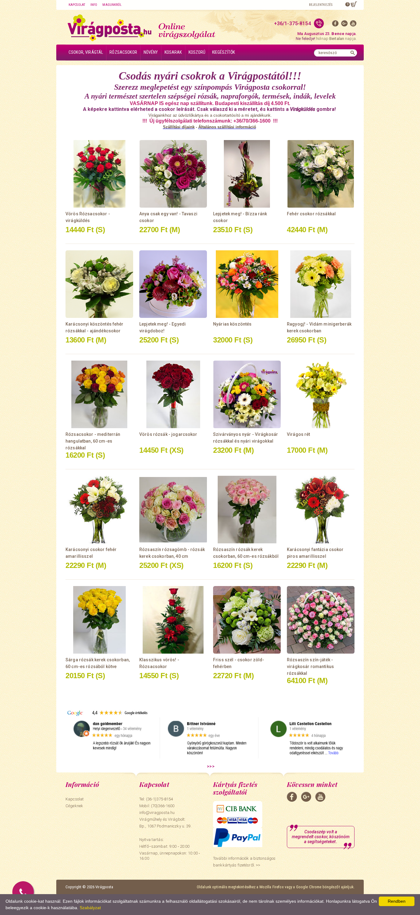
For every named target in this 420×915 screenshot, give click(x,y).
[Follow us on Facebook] (335, 25)
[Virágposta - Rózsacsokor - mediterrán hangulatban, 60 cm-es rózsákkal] (99, 394)
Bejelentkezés (320, 5)
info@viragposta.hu (157, 812)
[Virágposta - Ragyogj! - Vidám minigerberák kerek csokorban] (321, 284)
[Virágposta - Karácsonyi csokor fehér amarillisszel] (99, 509)
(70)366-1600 (163, 806)
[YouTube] (353, 25)
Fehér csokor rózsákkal (311, 213)
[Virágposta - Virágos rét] (321, 394)
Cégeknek (74, 806)
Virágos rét (298, 434)
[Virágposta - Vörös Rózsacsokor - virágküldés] (99, 174)
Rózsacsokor (123, 52)
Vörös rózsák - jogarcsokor (168, 434)
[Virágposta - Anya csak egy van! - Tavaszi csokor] (173, 174)
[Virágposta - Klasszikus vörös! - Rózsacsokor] (173, 620)
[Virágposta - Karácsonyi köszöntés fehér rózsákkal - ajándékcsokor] (99, 284)
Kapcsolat (77, 5)
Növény (151, 52)
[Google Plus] (344, 25)
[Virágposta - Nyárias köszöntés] (247, 284)
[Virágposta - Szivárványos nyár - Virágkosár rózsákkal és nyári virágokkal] (247, 394)
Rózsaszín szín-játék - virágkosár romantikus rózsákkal (310, 666)
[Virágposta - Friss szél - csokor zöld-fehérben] (247, 620)
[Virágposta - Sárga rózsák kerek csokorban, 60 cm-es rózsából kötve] (99, 620)
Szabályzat (90, 907)
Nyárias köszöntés (232, 324)
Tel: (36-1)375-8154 (156, 799)
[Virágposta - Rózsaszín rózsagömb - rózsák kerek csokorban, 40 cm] (173, 509)
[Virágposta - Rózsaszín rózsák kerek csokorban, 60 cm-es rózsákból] (247, 509)
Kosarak (173, 52)
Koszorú (197, 52)
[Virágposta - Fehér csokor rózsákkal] (321, 174)
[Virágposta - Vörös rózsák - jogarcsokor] (173, 394)
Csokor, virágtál (86, 52)
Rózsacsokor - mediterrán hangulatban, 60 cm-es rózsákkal (92, 441)
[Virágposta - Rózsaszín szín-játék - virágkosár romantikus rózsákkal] (321, 620)
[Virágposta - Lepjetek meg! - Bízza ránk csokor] (247, 174)
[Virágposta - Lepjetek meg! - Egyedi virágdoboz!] (173, 284)
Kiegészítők (223, 52)
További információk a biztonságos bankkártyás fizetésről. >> (244, 861)
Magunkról (111, 5)
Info (93, 5)
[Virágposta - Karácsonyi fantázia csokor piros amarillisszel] (321, 509)
